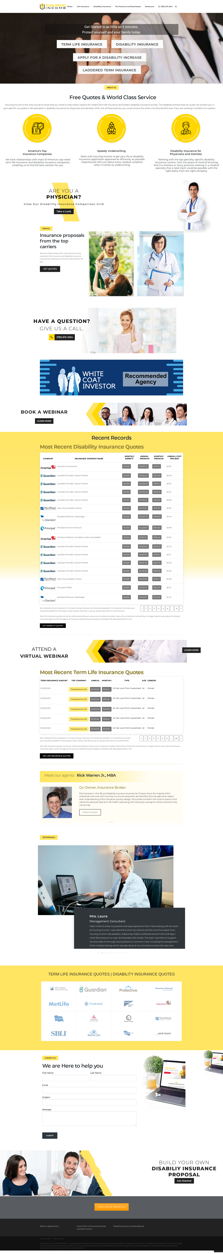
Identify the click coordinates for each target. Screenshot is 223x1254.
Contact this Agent (90, 812)
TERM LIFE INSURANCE (81, 44)
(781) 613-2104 (167, 6)
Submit (49, 1135)
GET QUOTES (50, 269)
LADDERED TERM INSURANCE (109, 70)
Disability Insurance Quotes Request (128, 1226)
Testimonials (48, 837)
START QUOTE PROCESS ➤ (111, 1207)
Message (46, 1109)
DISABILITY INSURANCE (137, 44)
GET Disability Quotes (52, 626)
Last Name (95, 1073)
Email (45, 1085)
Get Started (184, 1180)
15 (176, 608)
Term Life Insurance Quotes (109, 235)
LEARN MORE (44, 421)
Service (46, 228)
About (70, 6)
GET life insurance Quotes (57, 756)
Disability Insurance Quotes (158, 235)
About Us (111, 87)
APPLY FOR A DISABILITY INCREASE (110, 57)
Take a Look (64, 211)
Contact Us (50, 1058)
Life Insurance (83, 6)
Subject (46, 1097)
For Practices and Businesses (128, 6)
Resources (149, 6)
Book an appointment (49, 1226)
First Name (48, 1073)
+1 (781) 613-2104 (58, 1239)
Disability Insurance (102, 6)
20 (176, 738)
